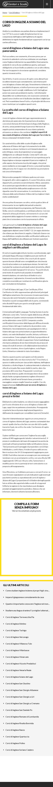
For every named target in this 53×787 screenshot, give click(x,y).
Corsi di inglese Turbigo (16, 630)
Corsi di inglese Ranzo (15, 730)
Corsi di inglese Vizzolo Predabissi (21, 663)
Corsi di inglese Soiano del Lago (19, 677)
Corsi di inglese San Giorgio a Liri (20, 696)
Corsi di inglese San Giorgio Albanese (22, 690)
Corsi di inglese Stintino (16, 623)
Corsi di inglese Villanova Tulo (19, 643)
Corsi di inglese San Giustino (18, 683)
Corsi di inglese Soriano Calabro (20, 750)
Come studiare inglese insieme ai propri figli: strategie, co (28, 590)
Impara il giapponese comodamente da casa (25, 597)
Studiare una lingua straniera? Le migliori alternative (28, 610)
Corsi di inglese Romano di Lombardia (22, 716)
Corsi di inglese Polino (15, 743)
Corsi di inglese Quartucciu (17, 736)
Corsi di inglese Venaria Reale (18, 670)
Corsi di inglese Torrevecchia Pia (20, 617)
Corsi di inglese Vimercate (17, 657)
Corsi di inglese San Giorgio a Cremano (22, 703)
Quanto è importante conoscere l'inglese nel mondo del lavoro (28, 604)
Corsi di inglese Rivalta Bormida (20, 723)
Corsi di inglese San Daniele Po (19, 710)
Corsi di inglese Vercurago (17, 637)
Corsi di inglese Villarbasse (17, 650)
